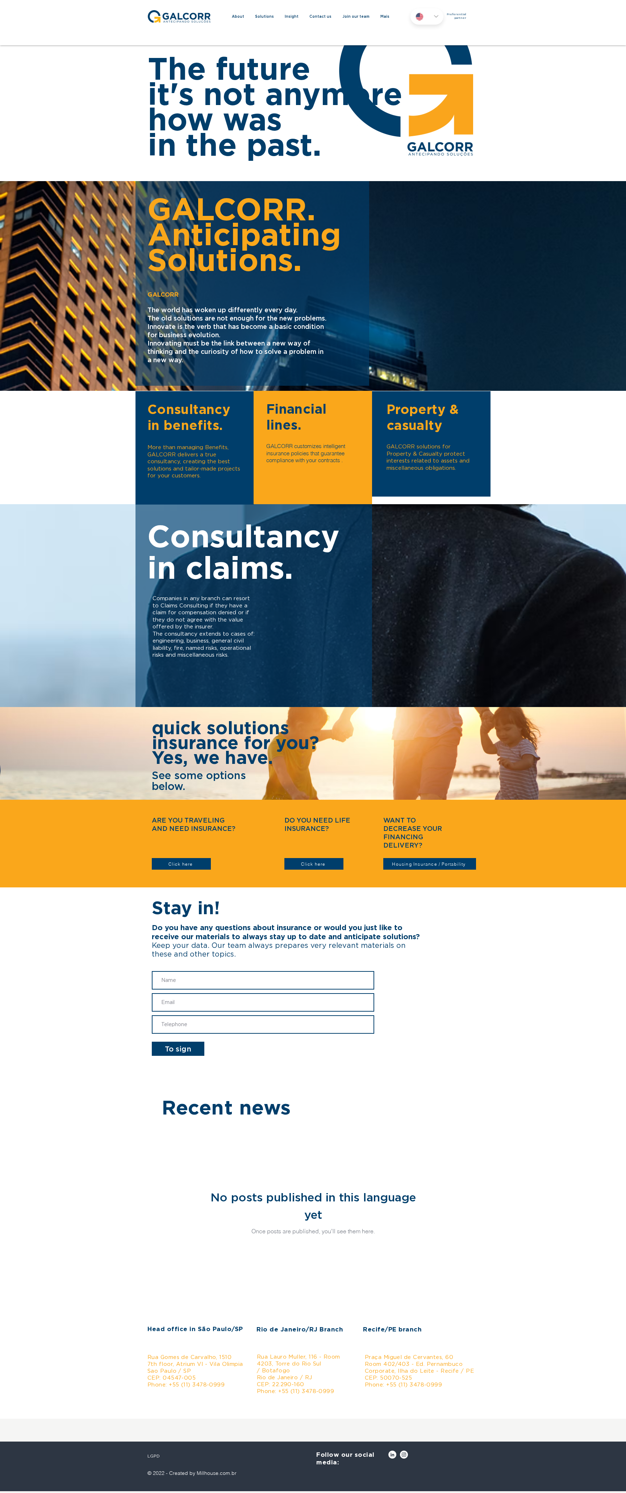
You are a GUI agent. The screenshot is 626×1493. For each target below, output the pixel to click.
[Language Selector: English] (426, 16)
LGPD (153, 1456)
